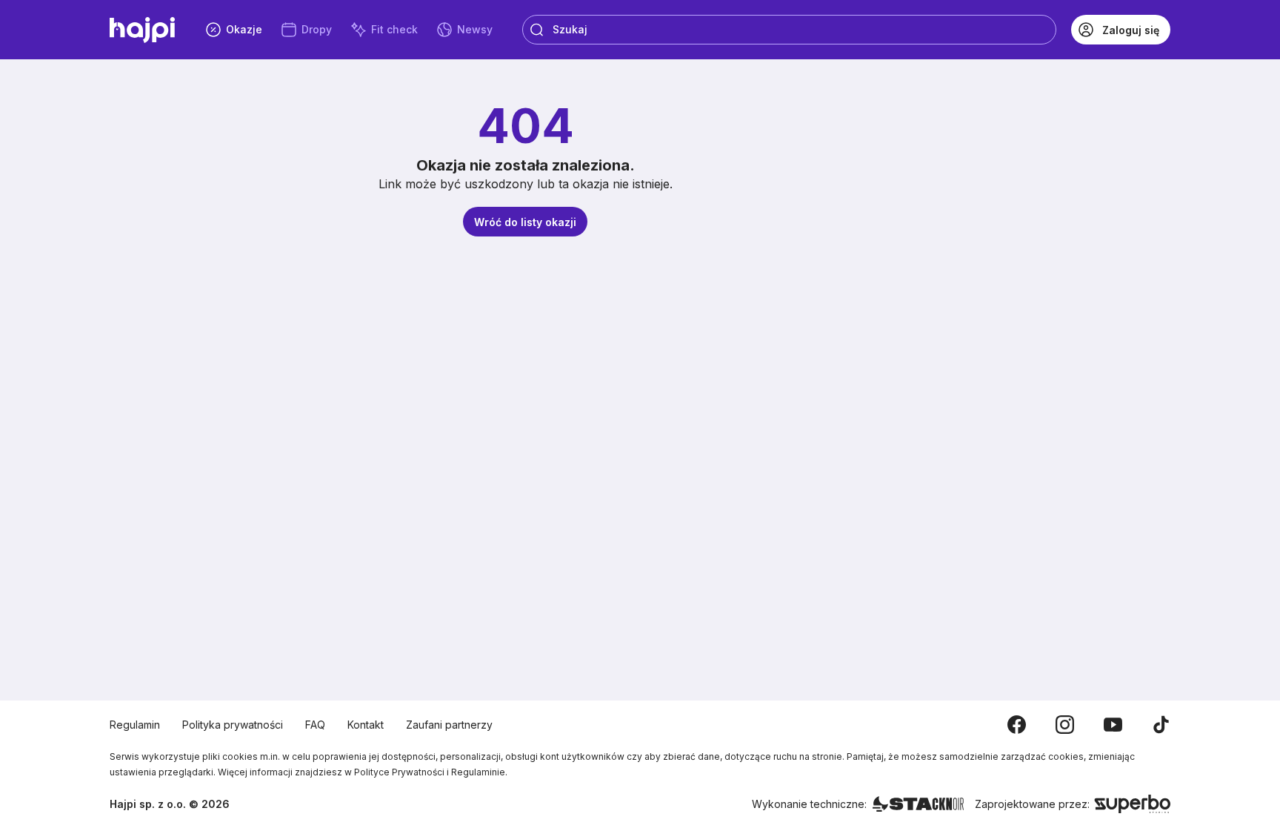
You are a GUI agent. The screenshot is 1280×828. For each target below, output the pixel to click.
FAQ (315, 724)
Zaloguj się (1130, 30)
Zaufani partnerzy (449, 724)
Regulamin (135, 724)
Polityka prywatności (232, 724)
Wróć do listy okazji (525, 222)
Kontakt (365, 724)
